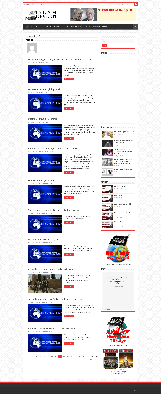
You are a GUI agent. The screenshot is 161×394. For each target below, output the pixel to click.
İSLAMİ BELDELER (45, 183)
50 (52, 356)
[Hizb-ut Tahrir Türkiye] (118, 330)
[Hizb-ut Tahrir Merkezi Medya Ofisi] (118, 248)
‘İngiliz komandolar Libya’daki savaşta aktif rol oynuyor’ (56, 299)
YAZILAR (63, 27)
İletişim (34, 4)
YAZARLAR (95, 27)
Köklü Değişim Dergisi (118, 372)
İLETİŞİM (105, 27)
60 (75, 356)
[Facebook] (121, 4)
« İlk (28, 356)
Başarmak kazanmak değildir (123, 204)
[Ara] (136, 4)
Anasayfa (27, 4)
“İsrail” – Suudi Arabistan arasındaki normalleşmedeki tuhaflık (123, 151)
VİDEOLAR (86, 27)
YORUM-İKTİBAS (44, 152)
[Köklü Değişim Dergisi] (118, 360)
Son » (92, 359)
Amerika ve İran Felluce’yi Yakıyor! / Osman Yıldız (52, 148)
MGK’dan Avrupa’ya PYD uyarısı (44, 239)
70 (79, 356)
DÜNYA (42, 63)
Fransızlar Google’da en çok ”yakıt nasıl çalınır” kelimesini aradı (59, 59)
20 (36, 356)
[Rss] (119, 4)
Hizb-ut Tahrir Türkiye (118, 346)
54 (68, 356)
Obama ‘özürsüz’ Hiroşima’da (42, 119)
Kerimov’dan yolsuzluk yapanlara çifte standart (52, 328)
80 (83, 356)
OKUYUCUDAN (74, 27)
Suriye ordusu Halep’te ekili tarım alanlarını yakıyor (54, 210)
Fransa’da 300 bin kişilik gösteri (44, 89)
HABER (33, 27)
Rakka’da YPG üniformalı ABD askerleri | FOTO (51, 269)
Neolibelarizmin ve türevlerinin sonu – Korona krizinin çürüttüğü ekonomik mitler (123, 161)
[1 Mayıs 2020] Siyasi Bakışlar (123, 169)
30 (40, 356)
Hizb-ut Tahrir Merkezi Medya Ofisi (118, 264)
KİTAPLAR (41, 4)
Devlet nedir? (118, 195)
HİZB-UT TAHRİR (44, 27)
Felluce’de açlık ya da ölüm (41, 180)
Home (28, 36)
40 (44, 356)
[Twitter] (123, 4)
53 (64, 356)
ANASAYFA (27, 26)
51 (56, 356)
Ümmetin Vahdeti (119, 186)
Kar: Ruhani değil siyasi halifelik (124, 132)
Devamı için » (68, 79)
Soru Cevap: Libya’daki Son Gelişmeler (115, 10)
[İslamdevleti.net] (41, 14)
